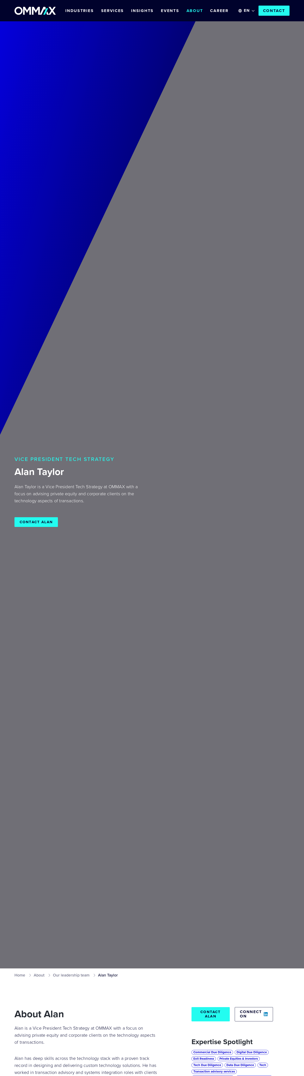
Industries (79, 10)
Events (170, 10)
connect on (251, 1014)
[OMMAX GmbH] (35, 11)
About (195, 10)
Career (219, 10)
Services (112, 10)
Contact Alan (36, 522)
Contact (274, 10)
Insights (142, 10)
